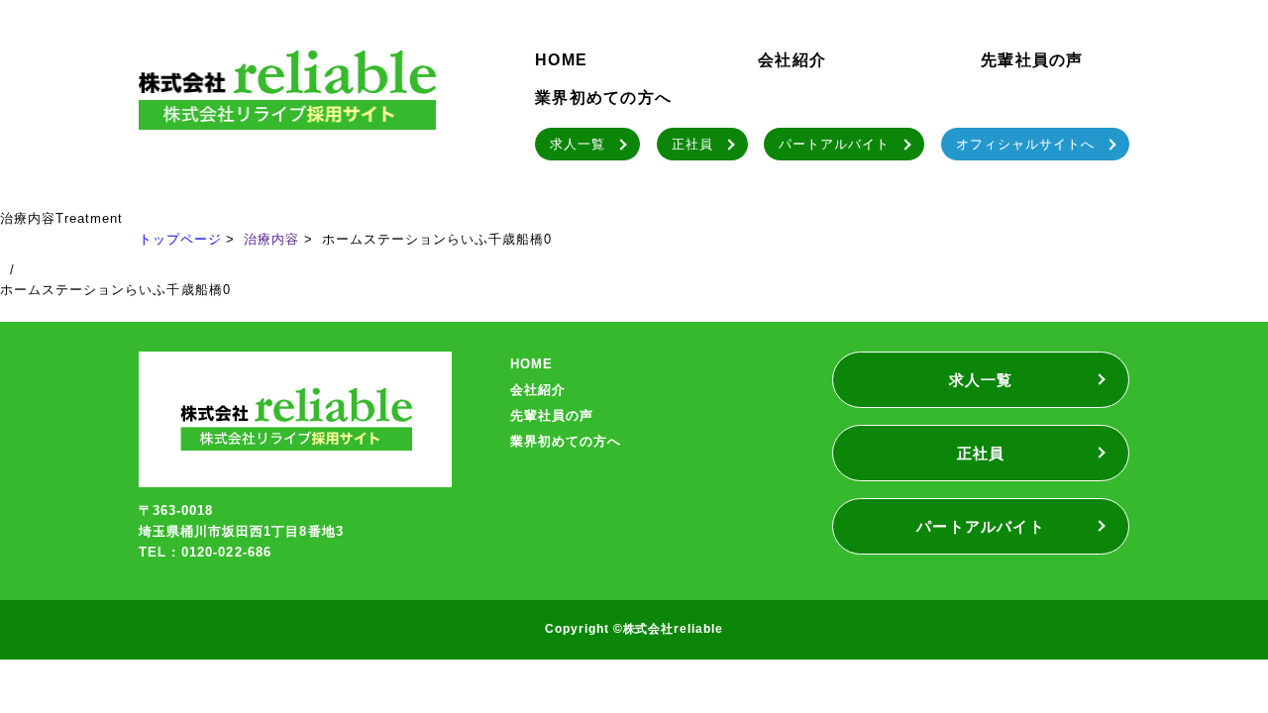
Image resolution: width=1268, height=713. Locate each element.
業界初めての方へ (603, 97)
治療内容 (271, 239)
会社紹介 (792, 59)
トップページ (180, 239)
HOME (561, 59)
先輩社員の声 (1032, 59)
